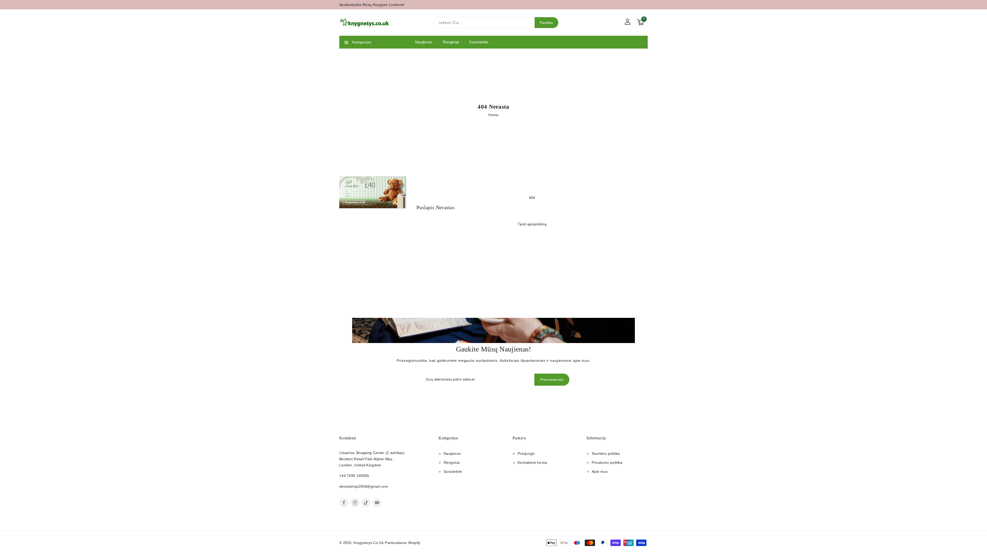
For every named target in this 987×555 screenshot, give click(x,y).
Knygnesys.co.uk (369, 543)
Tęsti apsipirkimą (532, 224)
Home (493, 115)
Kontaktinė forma (532, 462)
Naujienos (452, 453)
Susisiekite (453, 471)
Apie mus (600, 471)
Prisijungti (526, 453)
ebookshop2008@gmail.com (363, 486)
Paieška (546, 23)
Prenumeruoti (551, 379)
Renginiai (452, 462)
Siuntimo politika (606, 453)
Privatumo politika (607, 462)
